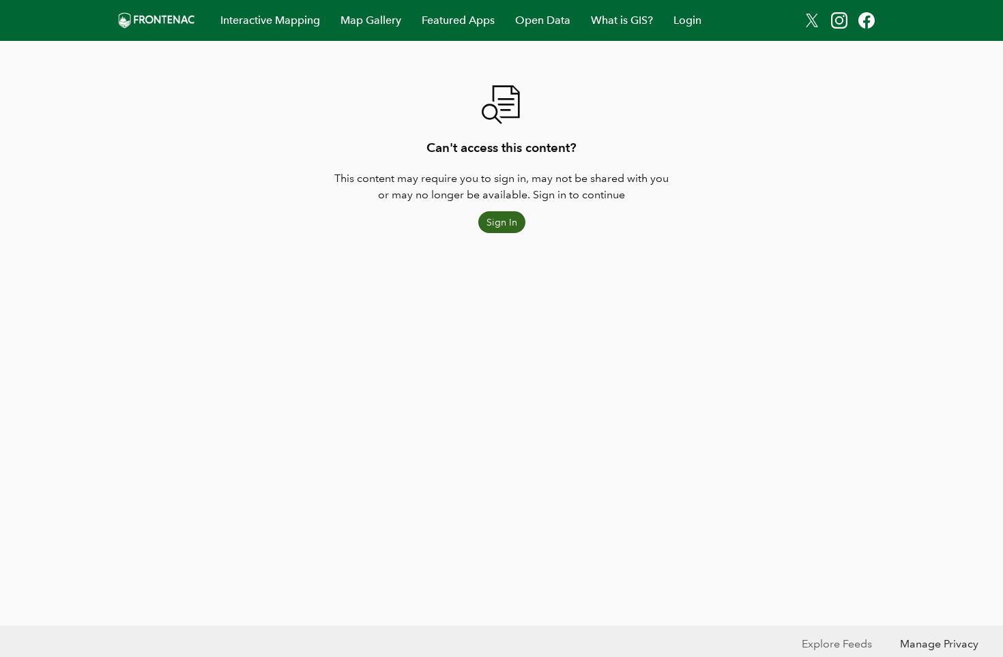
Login (687, 20)
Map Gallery (370, 20)
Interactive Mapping (270, 20)
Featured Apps (458, 20)
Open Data (542, 20)
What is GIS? (622, 20)
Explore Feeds (837, 643)
